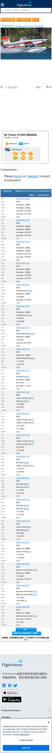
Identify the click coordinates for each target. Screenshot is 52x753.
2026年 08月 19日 (23, 328)
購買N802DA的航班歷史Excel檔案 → (26, 633)
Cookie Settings (26, 740)
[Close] (49, 722)
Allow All (26, 748)
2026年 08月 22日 (23, 199)
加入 (26, 639)
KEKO (26, 377)
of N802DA (12, 144)
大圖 (9, 87)
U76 (35, 570)
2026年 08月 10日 (23, 521)
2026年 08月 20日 (23, 285)
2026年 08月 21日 (23, 242)
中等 (4, 87)
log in (18, 176)
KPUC (31, 398)
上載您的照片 (24, 20)
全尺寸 (15, 87)
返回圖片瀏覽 (8, 20)
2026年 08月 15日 (23, 392)
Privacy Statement (21, 734)
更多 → (26, 629)
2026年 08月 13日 (23, 457)
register (33, 176)
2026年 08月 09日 (23, 564)
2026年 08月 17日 (23, 371)
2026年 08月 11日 (23, 478)
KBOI (28, 527)
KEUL (30, 291)
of (24, 144)
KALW (32, 334)
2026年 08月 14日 (23, 435)
